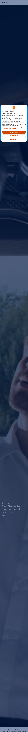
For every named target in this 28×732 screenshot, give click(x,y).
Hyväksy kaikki (14, 132)
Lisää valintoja (13, 139)
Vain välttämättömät (14, 135)
